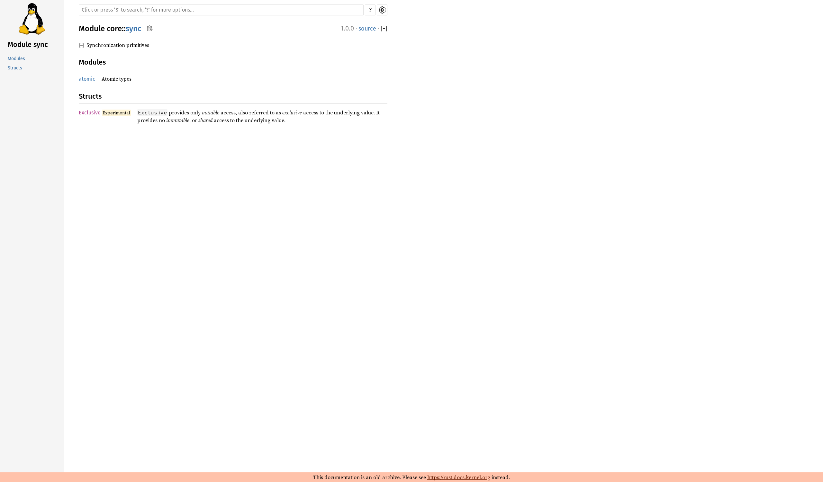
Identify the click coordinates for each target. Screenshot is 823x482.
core (114, 28)
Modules (16, 58)
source (367, 28)
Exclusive (90, 113)
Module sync (28, 44)
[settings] (382, 9)
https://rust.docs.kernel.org (458, 477)
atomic (87, 79)
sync (133, 28)
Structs (15, 68)
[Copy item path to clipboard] (149, 28)
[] (384, 28)
